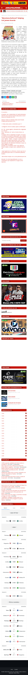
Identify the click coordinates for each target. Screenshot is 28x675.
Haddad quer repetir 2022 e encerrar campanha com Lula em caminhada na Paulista (13, 473)
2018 (14, 428)
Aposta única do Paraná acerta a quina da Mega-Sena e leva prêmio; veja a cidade (13, 485)
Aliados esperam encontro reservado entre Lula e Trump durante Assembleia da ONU (12, 469)
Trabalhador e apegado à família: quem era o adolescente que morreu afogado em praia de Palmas (12, 499)
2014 (14, 438)
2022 (14, 418)
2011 (14, 445)
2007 (14, 455)
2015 (14, 435)
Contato (16, 669)
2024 (14, 413)
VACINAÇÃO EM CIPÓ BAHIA (14, 403)
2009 (14, 450)
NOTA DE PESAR (11, 390)
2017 (14, 430)
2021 (14, 421)
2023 (14, 416)
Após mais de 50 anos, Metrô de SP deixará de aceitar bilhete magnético (12, 466)
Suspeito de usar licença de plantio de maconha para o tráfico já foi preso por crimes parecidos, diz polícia (13, 492)
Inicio (12, 669)
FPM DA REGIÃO (11, 396)
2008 (14, 453)
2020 (14, 423)
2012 (14, 443)
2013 (14, 440)
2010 (14, 448)
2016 (14, 433)
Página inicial (4, 15)
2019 (14, 425)
